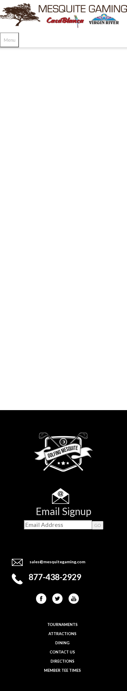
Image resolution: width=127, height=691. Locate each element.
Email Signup (63, 511)
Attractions (62, 633)
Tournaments (62, 624)
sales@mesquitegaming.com (57, 561)
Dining (62, 642)
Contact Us (62, 652)
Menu (9, 40)
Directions (62, 661)
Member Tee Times (62, 670)
